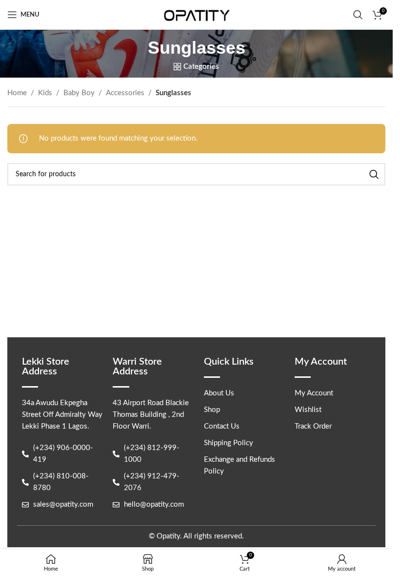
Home (17, 93)
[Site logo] (196, 14)
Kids (45, 93)
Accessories (125, 93)
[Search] (358, 14)
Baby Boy (79, 93)
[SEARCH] (374, 174)
